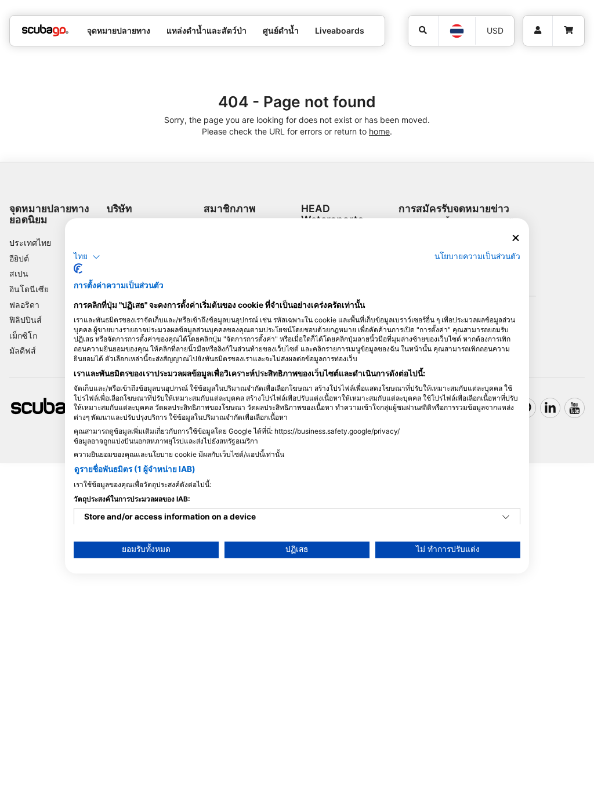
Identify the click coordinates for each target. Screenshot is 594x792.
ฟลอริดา (24, 305)
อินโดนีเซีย (29, 289)
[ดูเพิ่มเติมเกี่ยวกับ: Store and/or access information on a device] (505, 518)
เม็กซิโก (23, 335)
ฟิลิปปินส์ (25, 320)
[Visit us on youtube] (574, 408)
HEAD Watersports (332, 214)
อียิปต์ (19, 258)
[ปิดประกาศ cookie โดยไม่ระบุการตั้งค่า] (515, 238)
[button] (87, 257)
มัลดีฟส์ (22, 350)
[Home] (45, 30)
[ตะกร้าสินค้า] (568, 31)
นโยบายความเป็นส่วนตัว (477, 256)
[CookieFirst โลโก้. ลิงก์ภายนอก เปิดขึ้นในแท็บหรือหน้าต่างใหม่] (78, 269)
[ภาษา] (456, 31)
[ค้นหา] (423, 31)
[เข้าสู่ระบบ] (537, 31)
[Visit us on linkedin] (550, 408)
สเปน (18, 273)
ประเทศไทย (30, 243)
